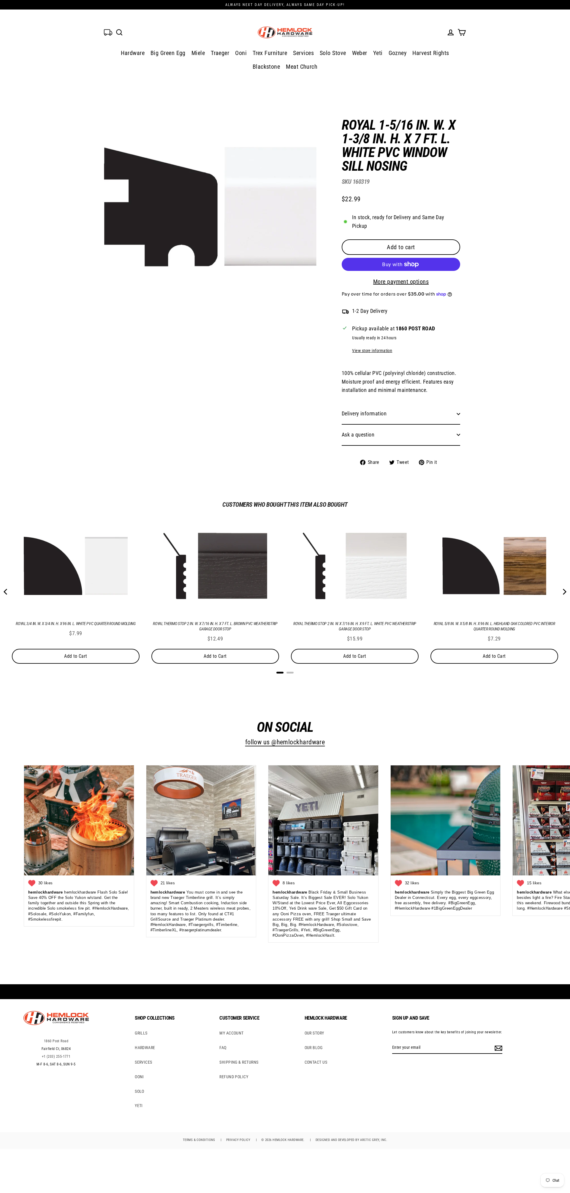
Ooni (241, 52)
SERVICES (143, 1062)
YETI (139, 1105)
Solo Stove (333, 52)
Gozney (398, 52)
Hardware (133, 52)
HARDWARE (145, 1047)
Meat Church (301, 66)
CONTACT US (316, 1062)
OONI (139, 1076)
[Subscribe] (497, 1048)
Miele (198, 52)
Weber (359, 52)
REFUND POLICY (233, 1076)
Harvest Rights (430, 52)
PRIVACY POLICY (238, 1140)
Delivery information (364, 413)
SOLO (139, 1091)
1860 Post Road (56, 1041)
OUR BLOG (314, 1047)
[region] (391, 287)
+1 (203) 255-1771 (56, 1056)
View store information (372, 350)
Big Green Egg (168, 52)
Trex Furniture (270, 52)
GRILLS (141, 1033)
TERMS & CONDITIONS (199, 1140)
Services (303, 52)
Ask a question (358, 434)
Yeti (378, 52)
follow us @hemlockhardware (285, 742)
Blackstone (266, 66)
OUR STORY (314, 1033)
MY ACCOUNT (231, 1033)
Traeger (220, 52)
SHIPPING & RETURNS (238, 1062)
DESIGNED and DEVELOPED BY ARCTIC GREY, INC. (351, 1140)
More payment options (401, 281)
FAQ (222, 1047)
